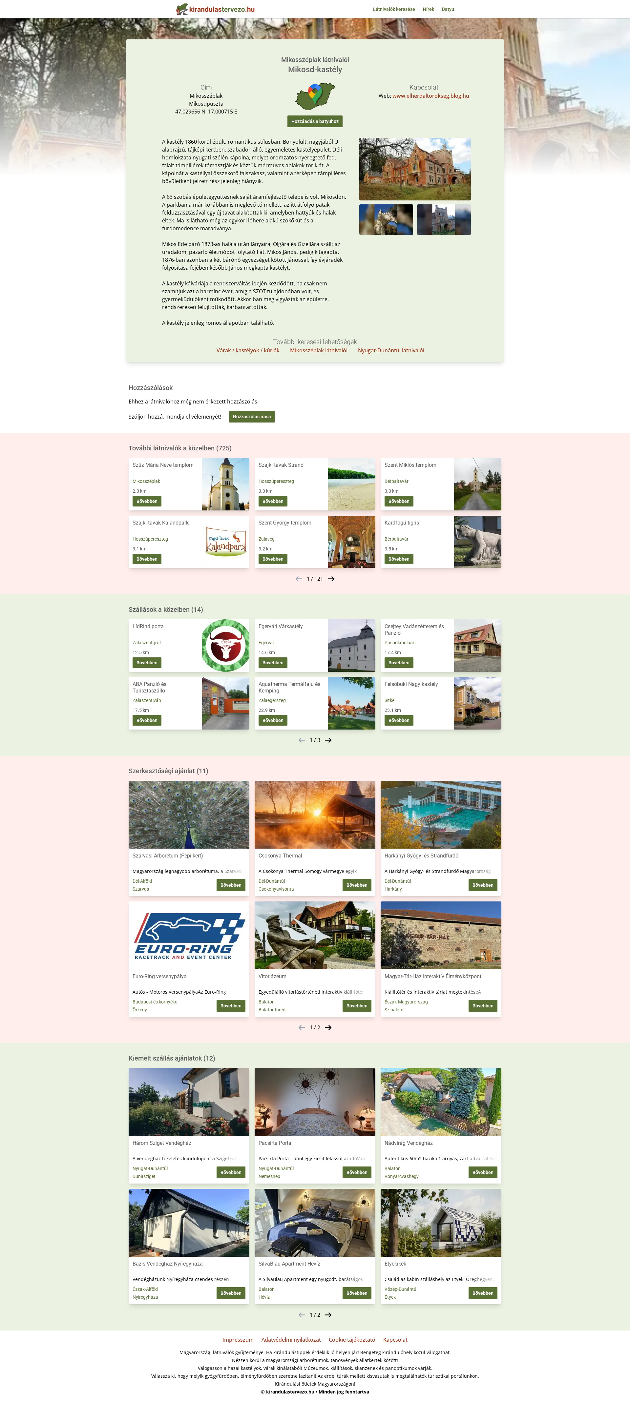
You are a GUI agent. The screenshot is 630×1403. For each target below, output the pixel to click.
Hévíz (264, 1297)
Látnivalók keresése (394, 9)
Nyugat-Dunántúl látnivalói (391, 350)
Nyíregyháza (145, 1297)
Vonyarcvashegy (402, 1176)
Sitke (389, 700)
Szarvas (141, 889)
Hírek (428, 9)
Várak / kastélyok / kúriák (248, 350)
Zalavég (267, 539)
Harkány (393, 889)
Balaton (267, 1001)
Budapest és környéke (155, 1001)
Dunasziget (144, 1176)
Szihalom (394, 1009)
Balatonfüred (272, 1009)
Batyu (448, 9)
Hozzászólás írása (252, 416)
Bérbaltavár (397, 481)
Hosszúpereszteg (276, 481)
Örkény (140, 1009)
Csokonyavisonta (276, 889)
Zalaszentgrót (147, 642)
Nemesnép (269, 1176)
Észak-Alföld (145, 1289)
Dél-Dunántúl (272, 881)
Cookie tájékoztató (352, 1339)
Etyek (390, 1297)
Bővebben (147, 501)
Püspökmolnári (400, 642)
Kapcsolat (395, 1339)
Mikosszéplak (146, 481)
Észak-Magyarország (406, 1001)
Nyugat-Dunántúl (150, 1168)
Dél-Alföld (142, 881)
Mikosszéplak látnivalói (318, 350)
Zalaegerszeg (272, 700)
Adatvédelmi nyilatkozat (291, 1339)
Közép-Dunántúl (401, 1289)
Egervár (266, 642)
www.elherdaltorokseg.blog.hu (430, 95)
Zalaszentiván (147, 700)
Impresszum (238, 1339)
